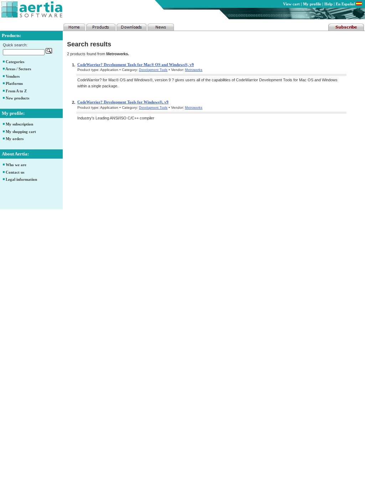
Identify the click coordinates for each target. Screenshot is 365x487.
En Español (346, 4)
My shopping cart (21, 131)
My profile (312, 4)
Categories (15, 62)
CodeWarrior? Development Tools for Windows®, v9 (123, 102)
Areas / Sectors (18, 69)
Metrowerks (193, 70)
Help (328, 4)
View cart (291, 4)
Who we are (16, 165)
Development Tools (153, 70)
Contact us (15, 172)
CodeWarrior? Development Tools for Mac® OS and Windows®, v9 (135, 64)
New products (17, 98)
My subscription (19, 124)
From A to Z (16, 91)
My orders (15, 139)
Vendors (13, 76)
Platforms (14, 83)
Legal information (21, 179)
